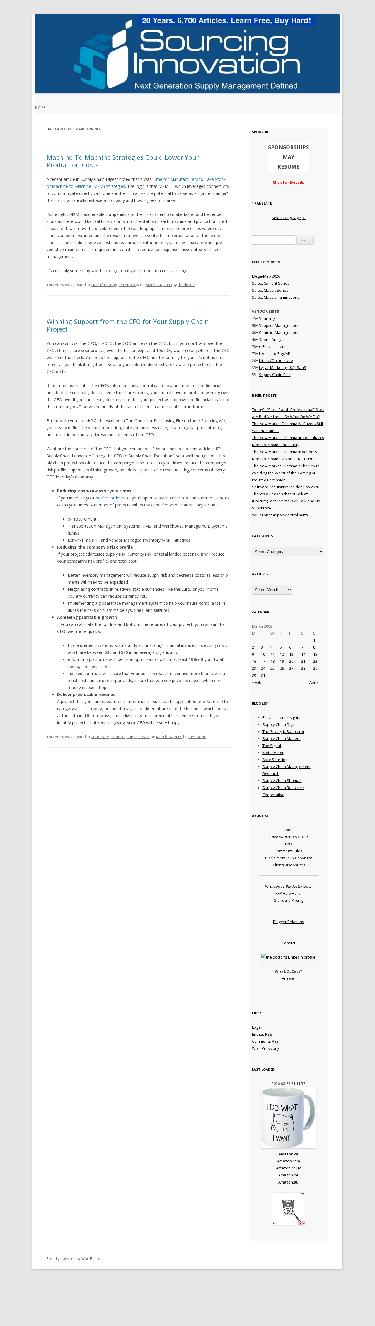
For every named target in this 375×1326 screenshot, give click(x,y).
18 (272, 661)
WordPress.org (265, 1048)
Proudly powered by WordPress (73, 1258)
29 (315, 668)
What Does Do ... (288, 886)
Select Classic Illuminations (275, 297)
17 (263, 661)
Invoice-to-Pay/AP (274, 353)
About (288, 829)
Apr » (313, 682)
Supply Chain (138, 736)
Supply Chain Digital (280, 724)
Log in (257, 1027)
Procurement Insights (281, 717)
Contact (288, 943)
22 (315, 661)
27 (291, 668)
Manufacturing (104, 284)
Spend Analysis (273, 339)
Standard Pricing (288, 900)
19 (282, 661)
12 (282, 654)
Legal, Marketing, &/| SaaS (282, 367)
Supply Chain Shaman (282, 780)
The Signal (271, 745)
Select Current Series (270, 283)
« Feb (256, 682)
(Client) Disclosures (288, 865)
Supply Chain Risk (275, 374)
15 (315, 654)
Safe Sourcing (274, 759)
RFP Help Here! (288, 893)
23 (254, 668)
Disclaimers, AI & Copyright (288, 857)
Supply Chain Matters (281, 738)
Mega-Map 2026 (266, 276)
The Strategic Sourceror (283, 731)
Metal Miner (273, 752)
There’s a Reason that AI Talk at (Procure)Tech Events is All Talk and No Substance (286, 501)
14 (303, 654)
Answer (288, 978)
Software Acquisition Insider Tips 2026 (285, 486)
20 (291, 661)
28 (303, 668)
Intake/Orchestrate (276, 360)
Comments (265, 1041)
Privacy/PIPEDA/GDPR (288, 836)
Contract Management (279, 332)
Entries (262, 1034)
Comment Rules (288, 850)
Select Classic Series (270, 290)
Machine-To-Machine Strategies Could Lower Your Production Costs (123, 161)
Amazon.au (288, 1182)
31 (263, 675)
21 (303, 661)
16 (254, 661)
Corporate (100, 736)
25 (272, 668)
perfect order (108, 498)
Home (40, 107)
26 (282, 668)
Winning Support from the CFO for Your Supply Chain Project (128, 325)
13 (291, 654)
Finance (118, 736)
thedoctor (186, 284)
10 (263, 654)
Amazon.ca (288, 1154)
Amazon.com (288, 1161)
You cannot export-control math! (280, 515)
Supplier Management (279, 325)
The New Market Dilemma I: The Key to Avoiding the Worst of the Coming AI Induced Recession (286, 472)
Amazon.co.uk (288, 1168)
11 (272, 654)
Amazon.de (288, 1175)
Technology (129, 284)
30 (254, 675)
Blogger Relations (288, 921)
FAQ (288, 843)
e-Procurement (272, 346)
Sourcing (267, 318)
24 (263, 668)
